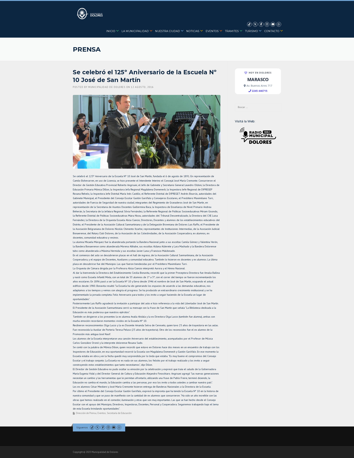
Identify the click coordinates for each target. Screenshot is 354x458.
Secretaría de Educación (119, 413)
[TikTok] (249, 24)
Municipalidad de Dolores (106, 87)
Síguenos (82, 427)
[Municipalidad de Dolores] (90, 13)
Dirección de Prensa (86, 413)
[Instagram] (267, 24)
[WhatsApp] (278, 24)
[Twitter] (255, 24)
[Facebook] (261, 24)
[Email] (272, 24)
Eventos (102, 413)
